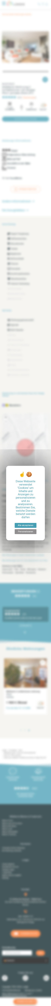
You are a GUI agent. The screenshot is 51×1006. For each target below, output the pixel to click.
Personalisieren (25, 531)
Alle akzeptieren (25, 525)
